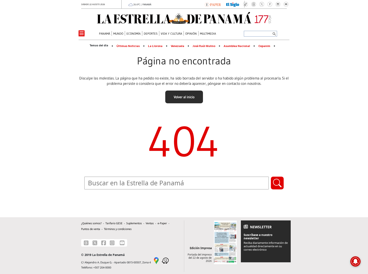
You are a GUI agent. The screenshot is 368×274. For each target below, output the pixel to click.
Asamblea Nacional (237, 46)
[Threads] (86, 243)
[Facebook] (103, 243)
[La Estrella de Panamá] (184, 18)
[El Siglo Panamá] (232, 4)
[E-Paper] (213, 4)
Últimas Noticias (128, 46)
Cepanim (264, 46)
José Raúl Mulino (204, 46)
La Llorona (155, 46)
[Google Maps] (156, 260)
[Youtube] (122, 243)
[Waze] (165, 260)
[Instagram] (112, 243)
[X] (95, 243)
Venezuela (177, 46)
